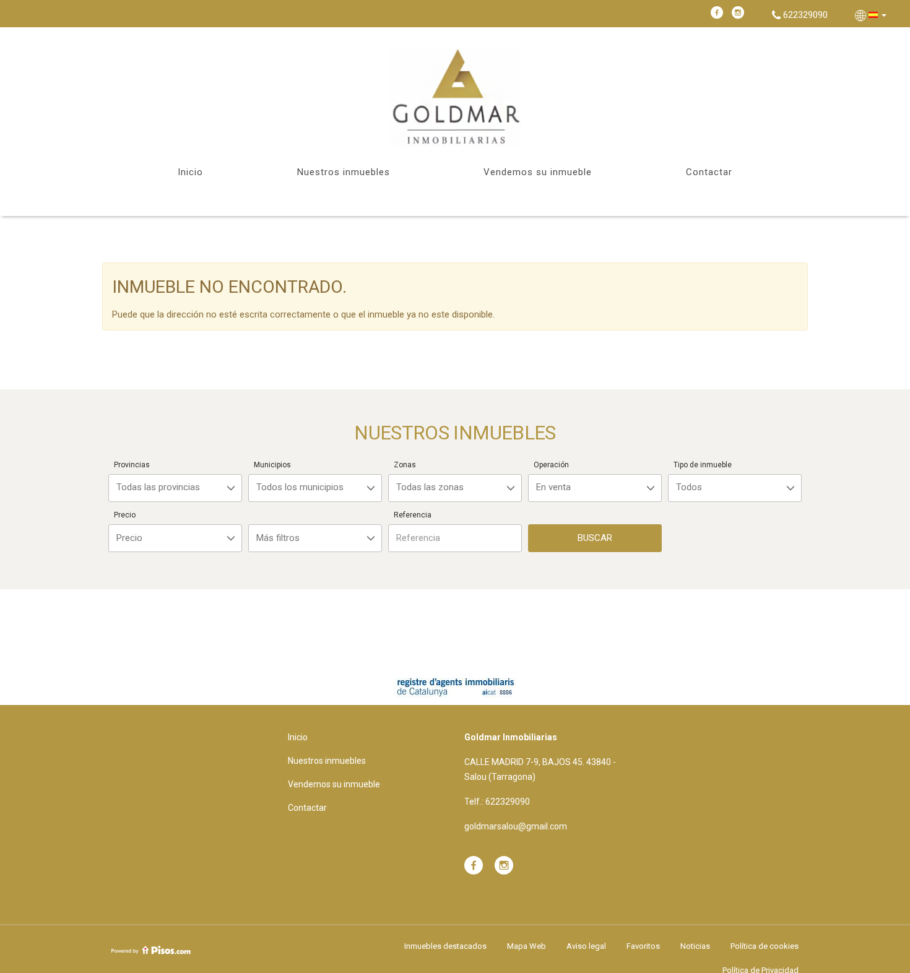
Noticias (695, 946)
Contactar (709, 172)
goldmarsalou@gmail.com (515, 826)
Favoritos (643, 946)
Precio (125, 515)
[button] (872, 14)
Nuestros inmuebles (343, 172)
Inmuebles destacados (445, 946)
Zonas (405, 465)
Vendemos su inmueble (537, 172)
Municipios (272, 465)
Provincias (132, 465)
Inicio (190, 172)
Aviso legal (586, 946)
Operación (551, 465)
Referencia (412, 515)
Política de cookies (764, 946)
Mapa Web (526, 946)
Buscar (595, 537)
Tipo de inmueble (703, 465)
